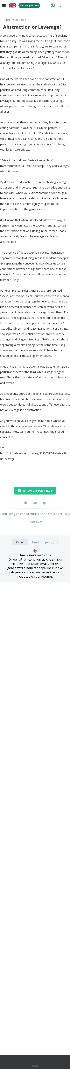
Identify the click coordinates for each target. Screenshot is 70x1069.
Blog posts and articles (24, 514)
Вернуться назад (16, 20)
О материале (35, 522)
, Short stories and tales (54, 514)
